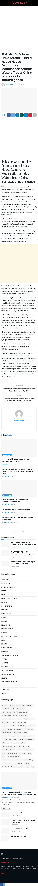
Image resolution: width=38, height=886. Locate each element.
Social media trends (9, 674)
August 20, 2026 (15, 797)
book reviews (16, 736)
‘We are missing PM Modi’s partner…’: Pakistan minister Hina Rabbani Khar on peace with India (23, 553)
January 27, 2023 (23, 84)
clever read (29, 749)
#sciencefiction (7, 729)
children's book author (9, 739)
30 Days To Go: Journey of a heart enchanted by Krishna (23, 821)
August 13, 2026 (15, 839)
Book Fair (5, 594)
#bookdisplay (20, 705)
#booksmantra (17, 719)
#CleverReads (22, 722)
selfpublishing (18, 763)
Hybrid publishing (8, 648)
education (5, 625)
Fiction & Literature (9, 636)
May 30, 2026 (14, 504)
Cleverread (8, 858)
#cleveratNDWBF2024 (8, 722)
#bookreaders (6, 712)
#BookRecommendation (20, 712)
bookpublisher (6, 732)
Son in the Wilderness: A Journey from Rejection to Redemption (15, 460)
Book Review (6, 602)
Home (3, 50)
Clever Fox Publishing (17, 858)
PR (2, 868)
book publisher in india (20, 732)
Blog (34, 868)
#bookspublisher (29, 719)
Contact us (21, 868)
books (24, 736)
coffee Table (6, 613)
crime (3, 617)
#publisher (31, 725)
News (14, 868)
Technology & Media (9, 682)
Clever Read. (19, 3)
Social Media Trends (28, 866)
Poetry (4, 659)
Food (3, 640)
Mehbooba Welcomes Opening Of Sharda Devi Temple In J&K (23, 563)
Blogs (3, 591)
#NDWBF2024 (22, 725)
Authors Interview (8, 587)
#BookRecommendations (9, 715)
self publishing (7, 670)
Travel (4, 685)
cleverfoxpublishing (8, 749)
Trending (5, 689)
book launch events (9, 598)
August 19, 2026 (15, 815)
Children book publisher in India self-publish (15, 746)
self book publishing (27, 760)
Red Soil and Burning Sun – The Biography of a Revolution (18, 518)
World (8, 50)
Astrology (5, 583)
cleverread (20, 749)
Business (4, 610)
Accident (5, 579)
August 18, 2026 (15, 824)
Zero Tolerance (16, 812)
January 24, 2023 (16, 547)
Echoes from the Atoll (18, 836)
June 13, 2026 (14, 476)
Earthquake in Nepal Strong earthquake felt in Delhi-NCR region (23, 543)
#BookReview (23, 715)
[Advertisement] (19, 27)
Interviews (8, 868)
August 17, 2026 (15, 831)
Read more (6, 808)
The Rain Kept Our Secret (19, 829)
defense (4, 621)
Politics (4, 663)
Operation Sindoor (13, 756)
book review (6, 736)
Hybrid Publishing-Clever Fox (11, 753)
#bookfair (30, 705)
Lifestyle (4, 651)
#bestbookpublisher (8, 705)
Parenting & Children (9, 655)
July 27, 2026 (14, 464)
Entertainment (7, 629)
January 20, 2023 (16, 557)
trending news (29, 766)
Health (4, 644)
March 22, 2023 (15, 566)
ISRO (29, 753)
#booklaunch (21, 708)
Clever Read (10, 84)
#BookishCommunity (8, 708)
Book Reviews (7, 455)
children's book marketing (26, 739)
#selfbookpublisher (20, 729)
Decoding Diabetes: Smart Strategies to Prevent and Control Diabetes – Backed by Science (17, 471)
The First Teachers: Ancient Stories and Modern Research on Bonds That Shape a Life (18, 793)
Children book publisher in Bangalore (13, 743)
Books (8, 866)
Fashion (4, 632)
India (23, 753)
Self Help (4, 667)
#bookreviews (6, 719)
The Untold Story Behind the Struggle (15, 509)
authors (30, 729)
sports (27, 763)
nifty (3, 756)
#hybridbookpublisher (8, 725)
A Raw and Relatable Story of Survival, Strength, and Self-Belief (16, 500)
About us (28, 868)
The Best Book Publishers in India (12, 766)
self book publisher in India (10, 760)
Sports (4, 678)
